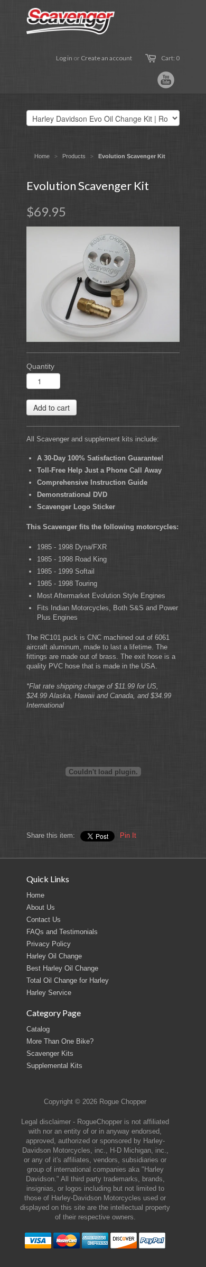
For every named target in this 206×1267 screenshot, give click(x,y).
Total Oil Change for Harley (67, 980)
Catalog (38, 1029)
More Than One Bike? (59, 1041)
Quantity (40, 366)
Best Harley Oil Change (62, 968)
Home (35, 895)
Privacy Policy (48, 944)
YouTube (165, 79)
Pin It (128, 835)
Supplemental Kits (54, 1066)
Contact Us (43, 920)
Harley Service (48, 993)
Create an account (106, 58)
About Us (40, 907)
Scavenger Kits (49, 1053)
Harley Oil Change (54, 956)
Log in (64, 58)
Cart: (170, 58)
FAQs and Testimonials (62, 932)
